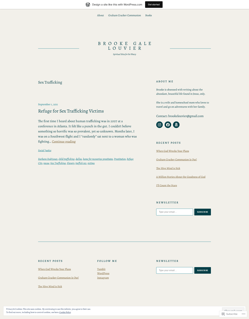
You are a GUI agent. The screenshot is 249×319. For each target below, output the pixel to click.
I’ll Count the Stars (166, 185)
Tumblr (101, 269)
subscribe (202, 212)
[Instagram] (159, 124)
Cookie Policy (65, 312)
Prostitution (120, 159)
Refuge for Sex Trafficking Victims (71, 111)
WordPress (103, 273)
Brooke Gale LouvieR (125, 45)
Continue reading (64, 141)
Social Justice (44, 150)
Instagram (103, 277)
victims (91, 163)
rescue (46, 163)
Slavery (70, 163)
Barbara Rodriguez (47, 159)
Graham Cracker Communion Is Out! (176, 159)
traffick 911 (80, 163)
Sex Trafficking (58, 163)
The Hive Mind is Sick (168, 168)
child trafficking (67, 159)
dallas (79, 159)
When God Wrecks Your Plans (172, 151)
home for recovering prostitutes (98, 159)
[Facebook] (168, 124)
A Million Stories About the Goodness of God (180, 177)
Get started (154, 4)
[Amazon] (176, 124)
